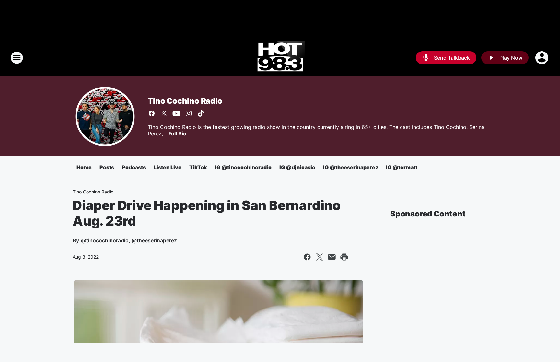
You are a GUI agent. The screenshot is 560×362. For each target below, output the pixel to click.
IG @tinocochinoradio (243, 167)
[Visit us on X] (164, 113)
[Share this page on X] (319, 257)
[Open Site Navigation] (16, 57)
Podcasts (134, 167)
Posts (106, 167)
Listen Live (167, 167)
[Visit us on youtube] (176, 113)
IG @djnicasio (297, 167)
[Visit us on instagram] (188, 113)
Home (84, 167)
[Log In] (542, 57)
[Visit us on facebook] (152, 113)
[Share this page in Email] (331, 257)
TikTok (198, 167)
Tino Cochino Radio (185, 101)
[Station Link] (280, 58)
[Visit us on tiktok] (201, 113)
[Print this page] (344, 257)
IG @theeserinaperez (350, 167)
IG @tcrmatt (401, 167)
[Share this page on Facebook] (307, 257)
